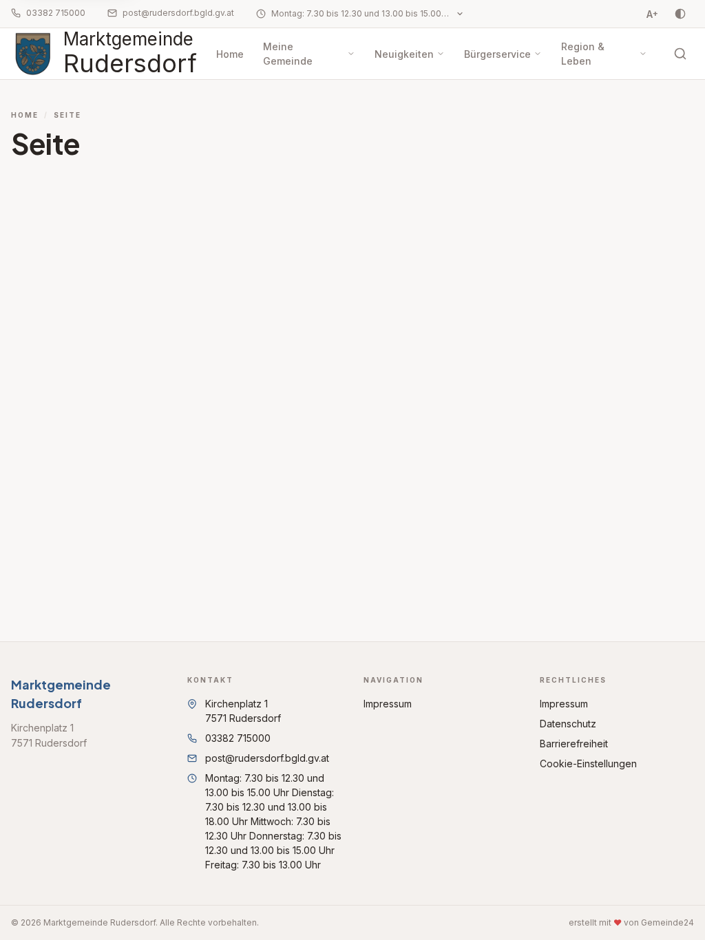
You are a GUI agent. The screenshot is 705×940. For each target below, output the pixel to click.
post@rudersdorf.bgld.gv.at (178, 13)
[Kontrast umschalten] (680, 14)
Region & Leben (582, 54)
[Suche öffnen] (680, 53)
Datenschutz (568, 723)
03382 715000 (55, 13)
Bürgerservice (497, 54)
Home (230, 54)
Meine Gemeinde (288, 54)
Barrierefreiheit (574, 743)
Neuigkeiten (404, 54)
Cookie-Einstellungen (588, 763)
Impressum (388, 703)
